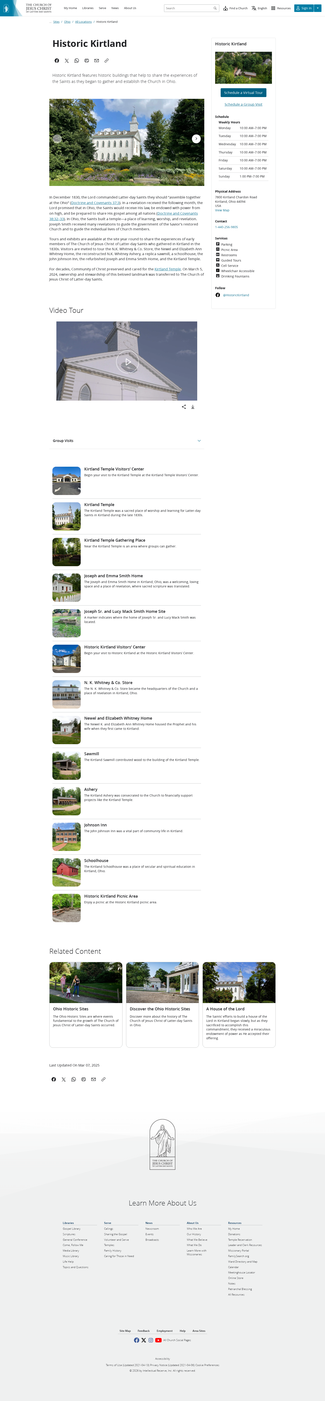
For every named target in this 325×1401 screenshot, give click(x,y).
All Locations (83, 22)
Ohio (67, 22)
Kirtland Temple (168, 268)
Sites (56, 22)
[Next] (196, 138)
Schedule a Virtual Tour (243, 92)
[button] (127, 361)
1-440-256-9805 (226, 227)
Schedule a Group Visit (243, 104)
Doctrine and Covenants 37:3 (95, 202)
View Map (222, 210)
